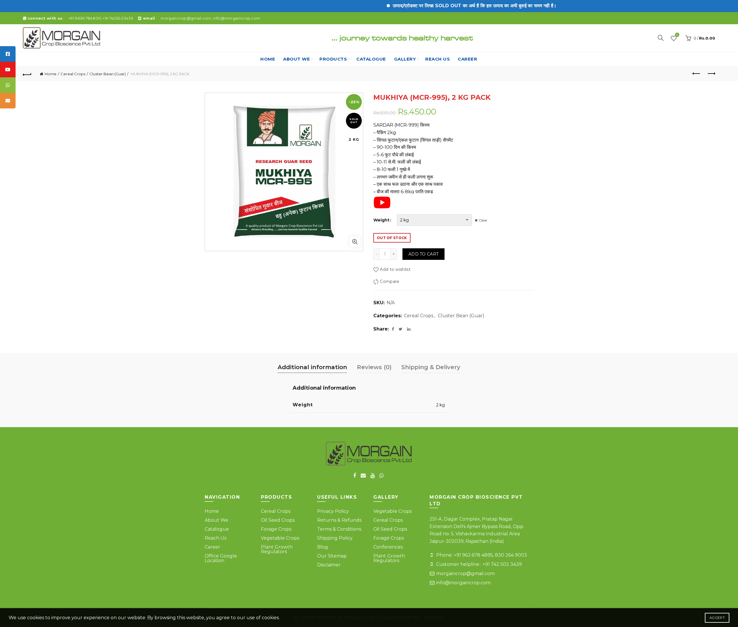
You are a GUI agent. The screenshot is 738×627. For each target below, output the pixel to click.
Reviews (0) (374, 367)
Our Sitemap (332, 556)
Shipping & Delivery (430, 367)
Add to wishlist (395, 269)
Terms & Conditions (339, 529)
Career (467, 59)
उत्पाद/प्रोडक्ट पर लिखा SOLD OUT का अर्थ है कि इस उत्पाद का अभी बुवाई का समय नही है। (459, 5)
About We (296, 59)
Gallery (405, 59)
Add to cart (423, 254)
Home (267, 59)
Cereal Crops (73, 74)
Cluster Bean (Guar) (107, 74)
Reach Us (215, 538)
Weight (381, 220)
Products (333, 59)
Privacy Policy (333, 511)
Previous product (696, 74)
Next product (711, 74)
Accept (717, 617)
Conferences (388, 547)
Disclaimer (329, 565)
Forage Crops (276, 529)
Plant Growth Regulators (277, 549)
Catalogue (371, 59)
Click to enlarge (354, 241)
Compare (389, 281)
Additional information (312, 367)
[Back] (27, 74)
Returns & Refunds (339, 520)
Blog (322, 547)
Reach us (437, 59)
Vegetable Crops (280, 538)
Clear (483, 220)
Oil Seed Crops (278, 520)
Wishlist (677, 35)
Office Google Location (221, 558)
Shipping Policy (335, 538)
